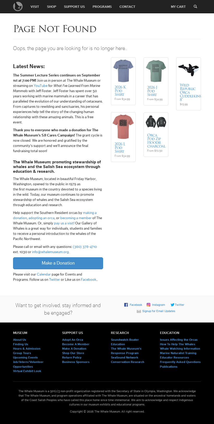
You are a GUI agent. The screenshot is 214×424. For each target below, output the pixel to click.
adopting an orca (41, 218)
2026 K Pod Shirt (120, 90)
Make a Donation (58, 263)
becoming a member (76, 218)
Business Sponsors (76, 361)
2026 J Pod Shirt (152, 91)
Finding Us (20, 344)
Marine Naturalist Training (178, 353)
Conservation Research (127, 361)
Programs (102, 6)
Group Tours (22, 353)
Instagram (158, 304)
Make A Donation (74, 348)
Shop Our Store (73, 353)
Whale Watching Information (180, 348)
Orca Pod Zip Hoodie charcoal (156, 140)
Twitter (54, 280)
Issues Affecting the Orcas (179, 339)
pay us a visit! (64, 223)
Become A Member (76, 344)
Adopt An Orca (72, 339)
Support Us (74, 6)
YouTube (40, 86)
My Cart (178, 6)
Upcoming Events (25, 357)
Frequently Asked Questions (180, 361)
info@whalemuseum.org (50, 252)
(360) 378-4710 (85, 247)
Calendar (44, 274)
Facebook (88, 280)
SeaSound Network (124, 357)
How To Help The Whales (177, 344)
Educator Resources (174, 357)
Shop (51, 6)
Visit (35, 6)
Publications (168, 366)
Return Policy (71, 357)
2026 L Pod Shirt (120, 147)
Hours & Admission (26, 348)
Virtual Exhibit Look (27, 371)
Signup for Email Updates (158, 311)
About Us (19, 339)
